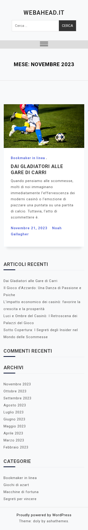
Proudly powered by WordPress (44, 515)
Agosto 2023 (15, 405)
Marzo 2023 (14, 440)
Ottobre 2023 (15, 391)
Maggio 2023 (15, 426)
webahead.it (44, 12)
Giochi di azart (16, 485)
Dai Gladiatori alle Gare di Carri (30, 281)
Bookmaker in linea (28, 158)
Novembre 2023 (17, 384)
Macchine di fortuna (21, 492)
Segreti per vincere (20, 499)
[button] (44, 44)
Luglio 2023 (14, 412)
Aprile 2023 (13, 433)
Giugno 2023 (14, 419)
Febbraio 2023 (16, 447)
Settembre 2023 (17, 398)
